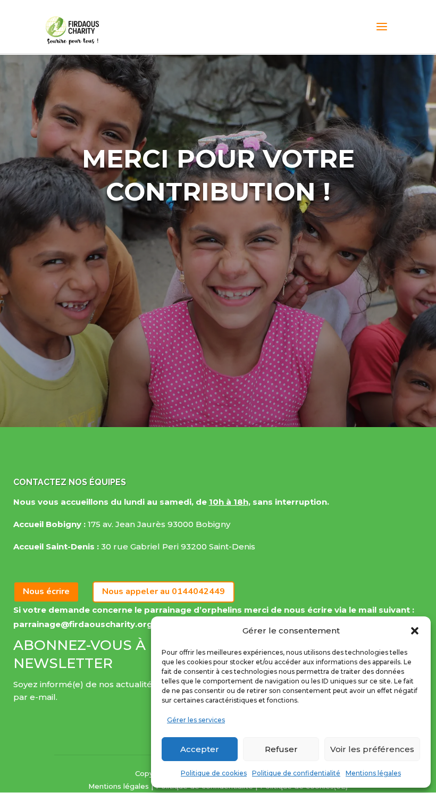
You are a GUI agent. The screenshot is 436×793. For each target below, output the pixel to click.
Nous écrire (46, 591)
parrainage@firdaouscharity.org (83, 624)
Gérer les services (196, 720)
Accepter (199, 749)
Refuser (281, 749)
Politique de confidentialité (296, 773)
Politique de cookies (214, 773)
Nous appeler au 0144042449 (163, 591)
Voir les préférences (372, 749)
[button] (414, 630)
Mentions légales (373, 773)
